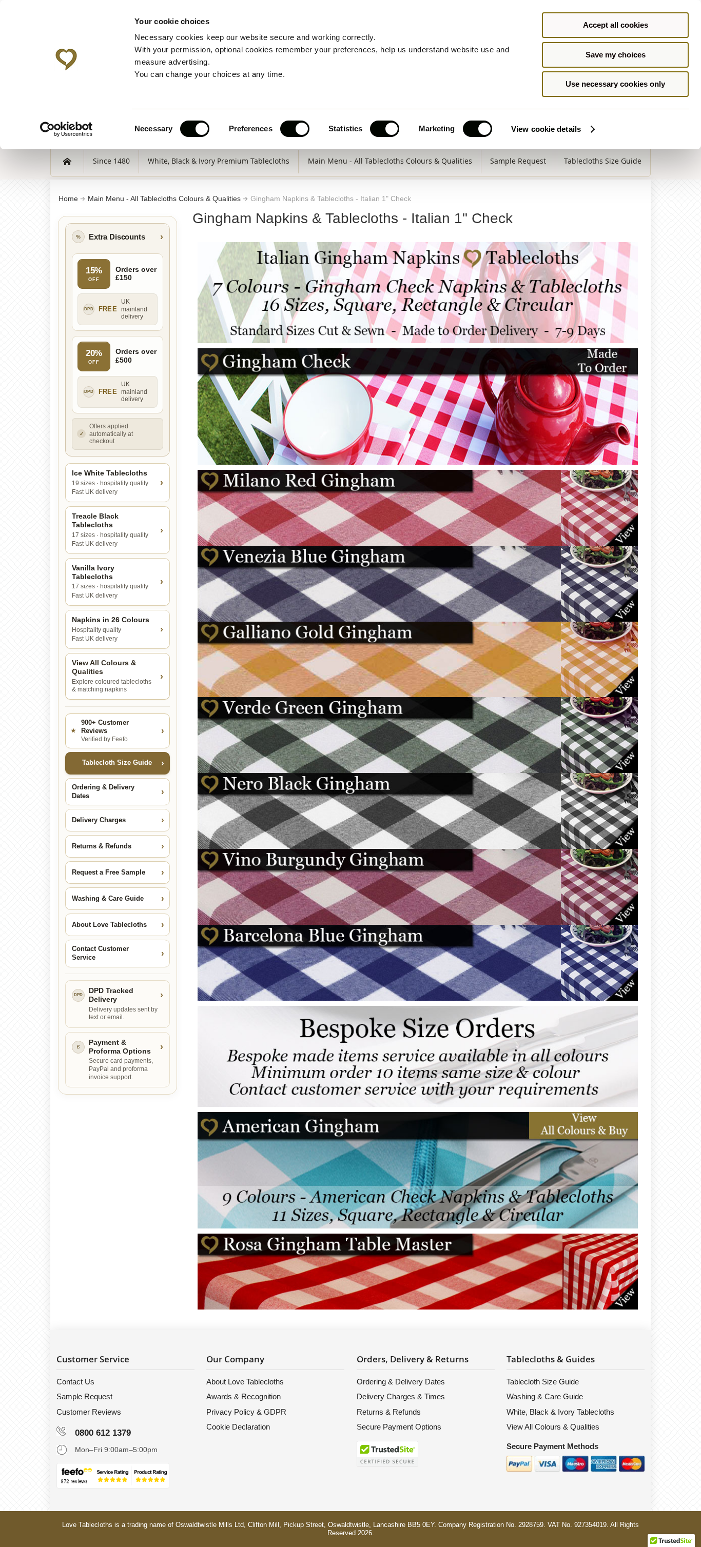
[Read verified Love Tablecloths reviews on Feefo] (112, 1476)
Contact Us (75, 1381)
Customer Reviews (88, 1411)
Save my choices (616, 54)
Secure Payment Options (399, 1426)
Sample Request (84, 1396)
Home (69, 198)
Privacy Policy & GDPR (246, 1411)
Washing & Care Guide (108, 898)
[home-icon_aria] (67, 161)
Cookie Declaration (238, 1426)
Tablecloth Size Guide (117, 762)
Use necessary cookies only (615, 84)
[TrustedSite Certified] (387, 1453)
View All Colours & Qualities (553, 1426)
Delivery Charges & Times (401, 1396)
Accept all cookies (615, 25)
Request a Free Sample (108, 872)
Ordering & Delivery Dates (103, 791)
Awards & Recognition (243, 1396)
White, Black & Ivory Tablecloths (560, 1411)
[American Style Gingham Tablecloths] (418, 1117)
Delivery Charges (99, 820)
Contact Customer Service (100, 953)
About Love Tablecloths (109, 924)
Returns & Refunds (101, 846)
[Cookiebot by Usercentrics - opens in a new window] (66, 129)
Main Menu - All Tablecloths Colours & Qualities (165, 198)
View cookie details (546, 129)
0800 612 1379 (103, 1433)
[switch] (294, 130)
